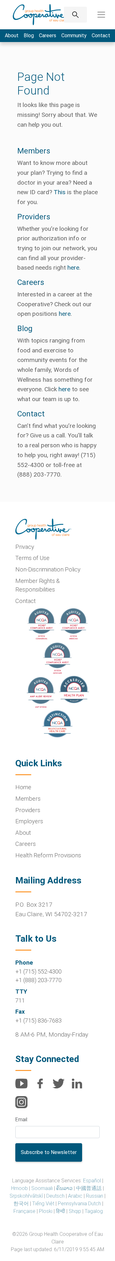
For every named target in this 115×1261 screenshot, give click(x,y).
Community (74, 35)
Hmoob (19, 1188)
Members (28, 798)
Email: (21, 1119)
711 (20, 1000)
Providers (27, 810)
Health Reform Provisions (48, 855)
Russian (94, 1196)
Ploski (45, 1211)
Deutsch (55, 1196)
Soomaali (42, 1188)
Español (92, 1181)
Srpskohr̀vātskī (26, 1196)
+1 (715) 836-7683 (38, 1020)
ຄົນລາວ (64, 1188)
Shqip (75, 1211)
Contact (101, 35)
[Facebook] (42, 1087)
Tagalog (94, 1211)
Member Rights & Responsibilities (37, 585)
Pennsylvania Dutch (79, 1204)
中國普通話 (89, 1188)
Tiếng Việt (43, 1204)
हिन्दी (60, 1211)
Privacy (24, 546)
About (12, 35)
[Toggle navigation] (101, 15)
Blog (29, 35)
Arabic (75, 1196)
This (59, 192)
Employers (29, 821)
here (73, 267)
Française (24, 1211)
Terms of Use (32, 558)
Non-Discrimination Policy (47, 569)
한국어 (21, 1204)
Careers (47, 35)
